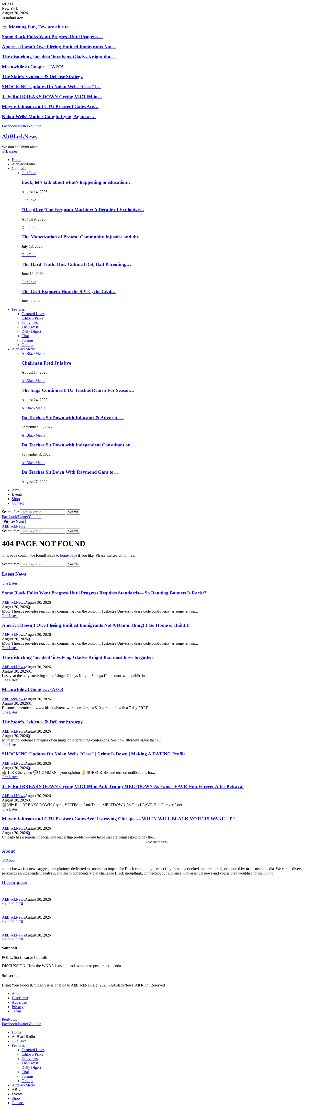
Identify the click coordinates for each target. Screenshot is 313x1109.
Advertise (19, 1002)
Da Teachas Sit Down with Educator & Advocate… (73, 417)
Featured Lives (33, 314)
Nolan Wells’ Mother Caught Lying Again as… (49, 116)
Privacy (17, 1007)
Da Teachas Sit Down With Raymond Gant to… (70, 472)
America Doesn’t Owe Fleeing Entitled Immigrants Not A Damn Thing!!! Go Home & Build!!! (96, 625)
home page (68, 555)
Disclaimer (20, 998)
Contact (18, 503)
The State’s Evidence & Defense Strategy (42, 76)
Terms (16, 1011)
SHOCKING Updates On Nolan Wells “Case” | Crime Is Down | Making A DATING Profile (93, 753)
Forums (27, 340)
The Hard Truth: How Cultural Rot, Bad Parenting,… (76, 264)
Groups (27, 345)
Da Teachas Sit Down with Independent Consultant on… (78, 444)
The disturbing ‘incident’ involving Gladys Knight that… (59, 56)
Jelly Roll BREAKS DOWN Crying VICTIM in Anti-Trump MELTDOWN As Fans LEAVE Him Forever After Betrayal (123, 786)
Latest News (14, 574)
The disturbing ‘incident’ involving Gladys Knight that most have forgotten (77, 657)
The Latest (30, 327)
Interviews (30, 322)
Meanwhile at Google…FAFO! (32, 66)
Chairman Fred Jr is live (46, 363)
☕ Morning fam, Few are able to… (37, 26)
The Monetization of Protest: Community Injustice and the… (82, 236)
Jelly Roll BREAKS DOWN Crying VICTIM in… (52, 96)
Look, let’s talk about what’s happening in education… (77, 182)
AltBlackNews (19, 136)
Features (18, 309)
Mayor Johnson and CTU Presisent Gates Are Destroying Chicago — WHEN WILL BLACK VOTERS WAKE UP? (118, 818)
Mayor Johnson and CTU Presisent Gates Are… (50, 106)
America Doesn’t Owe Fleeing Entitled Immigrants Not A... (42, 910)
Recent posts (14, 882)
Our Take (19, 168)
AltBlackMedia (23, 349)
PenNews (9, 1019)
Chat (25, 336)
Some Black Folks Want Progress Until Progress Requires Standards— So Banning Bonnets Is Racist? (104, 592)
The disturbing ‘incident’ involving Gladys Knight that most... (44, 928)
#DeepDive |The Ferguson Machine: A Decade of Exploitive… (83, 209)
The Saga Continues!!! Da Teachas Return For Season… (78, 390)
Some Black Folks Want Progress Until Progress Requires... (42, 892)
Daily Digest (31, 331)
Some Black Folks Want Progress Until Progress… (52, 36)
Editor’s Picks (32, 318)
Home (16, 160)
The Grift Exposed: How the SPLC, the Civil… (69, 291)
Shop (16, 499)
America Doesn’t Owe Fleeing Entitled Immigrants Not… (59, 46)
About (8, 851)
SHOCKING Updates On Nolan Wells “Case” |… (51, 86)
